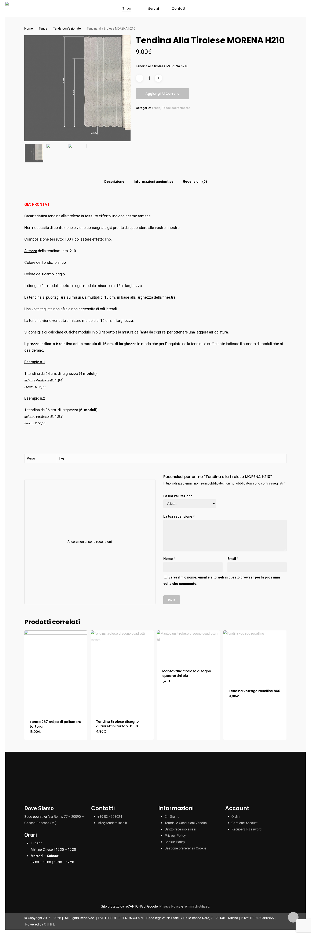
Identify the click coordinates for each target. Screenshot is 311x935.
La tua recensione (179, 516)
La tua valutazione (178, 496)
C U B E (49, 924)
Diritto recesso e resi (180, 829)
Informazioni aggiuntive (153, 181)
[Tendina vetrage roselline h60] (254, 656)
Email (232, 559)
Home (28, 28)
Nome (169, 559)
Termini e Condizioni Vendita (186, 823)
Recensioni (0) (195, 181)
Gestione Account (244, 823)
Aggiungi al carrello (162, 93)
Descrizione (114, 181)
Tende (43, 28)
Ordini (235, 817)
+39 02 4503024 (110, 817)
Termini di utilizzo (196, 906)
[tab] (114, 181)
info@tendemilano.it (112, 823)
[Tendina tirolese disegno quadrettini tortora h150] (122, 672)
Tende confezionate (67, 28)
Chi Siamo (172, 817)
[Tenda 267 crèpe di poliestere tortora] (55, 672)
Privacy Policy (175, 836)
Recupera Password (246, 829)
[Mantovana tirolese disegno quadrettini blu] (188, 647)
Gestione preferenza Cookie (185, 848)
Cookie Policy (175, 842)
